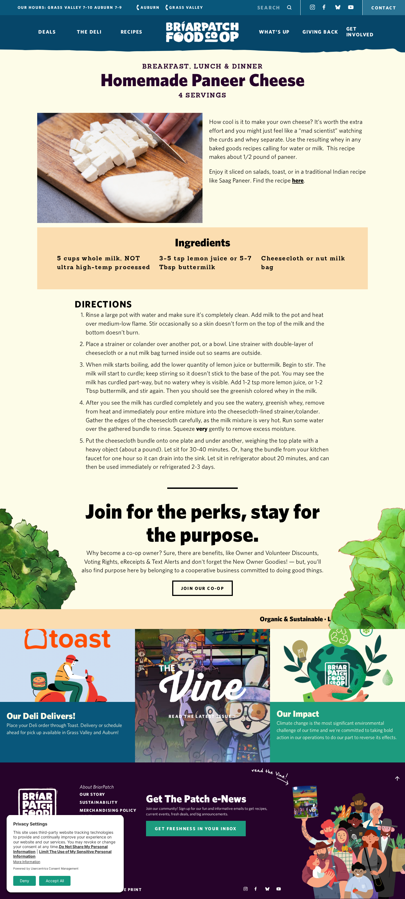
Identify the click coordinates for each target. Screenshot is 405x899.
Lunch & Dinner (228, 66)
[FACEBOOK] (325, 7)
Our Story (92, 794)
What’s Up (274, 32)
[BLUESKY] (337, 7)
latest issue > (202, 716)
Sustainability (99, 802)
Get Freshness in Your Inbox (196, 828)
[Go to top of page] (397, 779)
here (298, 180)
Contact (383, 7)
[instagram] (246, 889)
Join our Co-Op (202, 588)
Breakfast (165, 66)
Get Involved (360, 31)
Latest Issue (308, 801)
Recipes (132, 32)
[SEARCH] (289, 7)
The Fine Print (124, 889)
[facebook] (257, 889)
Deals (47, 32)
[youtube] (278, 889)
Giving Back (320, 32)
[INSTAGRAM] (312, 7)
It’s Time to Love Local (202, 32)
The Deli (89, 32)
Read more (67, 695)
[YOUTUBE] (350, 7)
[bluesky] (267, 889)
